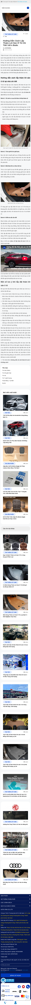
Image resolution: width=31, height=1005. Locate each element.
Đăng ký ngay (15, 975)
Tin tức (5, 1)
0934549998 (19, 951)
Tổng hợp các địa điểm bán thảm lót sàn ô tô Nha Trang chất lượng (15, 675)
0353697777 (13, 949)
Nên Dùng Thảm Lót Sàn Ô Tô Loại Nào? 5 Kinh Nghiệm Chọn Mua (15, 615)
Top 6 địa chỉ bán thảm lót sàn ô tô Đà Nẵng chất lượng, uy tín (14, 735)
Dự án (4, 383)
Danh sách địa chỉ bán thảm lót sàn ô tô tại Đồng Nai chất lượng (15, 645)
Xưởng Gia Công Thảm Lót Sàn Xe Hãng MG (15, 824)
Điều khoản (12, 970)
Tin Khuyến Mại (6, 373)
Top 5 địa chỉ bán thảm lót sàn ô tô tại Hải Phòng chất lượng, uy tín (15, 765)
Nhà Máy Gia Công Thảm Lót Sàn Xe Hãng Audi (15, 883)
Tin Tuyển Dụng (7, 378)
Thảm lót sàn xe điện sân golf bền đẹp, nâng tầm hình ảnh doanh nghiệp (14, 853)
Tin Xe (4, 375)
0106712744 (10, 946)
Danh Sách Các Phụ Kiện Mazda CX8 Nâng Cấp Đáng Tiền (15, 441)
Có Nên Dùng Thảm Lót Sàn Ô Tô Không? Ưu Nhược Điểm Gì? (15, 586)
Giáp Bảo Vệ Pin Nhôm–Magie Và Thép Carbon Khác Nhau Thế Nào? (14, 467)
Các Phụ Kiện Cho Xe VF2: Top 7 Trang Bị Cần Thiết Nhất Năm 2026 (14, 492)
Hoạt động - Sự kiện (8, 380)
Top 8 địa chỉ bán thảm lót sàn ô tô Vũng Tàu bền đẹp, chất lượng (14, 705)
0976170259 (14, 954)
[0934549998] (28, 986)
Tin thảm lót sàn (22, 1)
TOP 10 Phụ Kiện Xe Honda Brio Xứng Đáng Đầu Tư (15, 416)
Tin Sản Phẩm (12, 1)
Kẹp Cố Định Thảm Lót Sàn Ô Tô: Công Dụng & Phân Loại (14, 556)
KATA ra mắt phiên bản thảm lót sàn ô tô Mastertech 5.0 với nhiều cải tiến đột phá (14, 795)
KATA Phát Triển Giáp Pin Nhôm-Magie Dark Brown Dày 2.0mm (14, 517)
